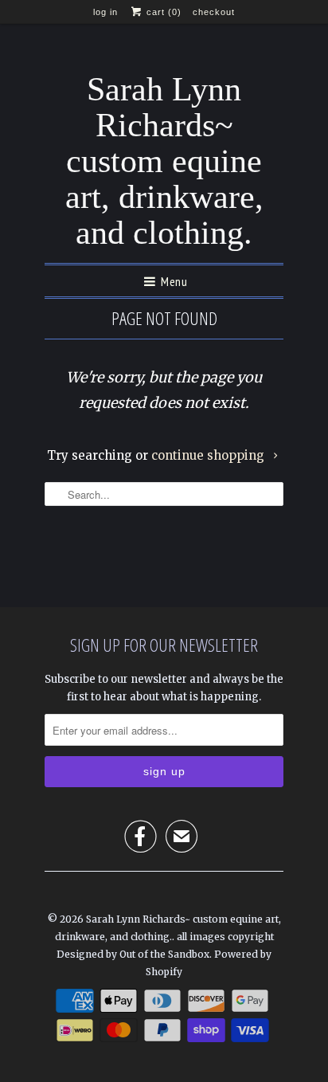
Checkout (214, 12)
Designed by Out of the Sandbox (133, 954)
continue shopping (209, 455)
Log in (105, 12)
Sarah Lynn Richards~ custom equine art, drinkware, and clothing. (164, 161)
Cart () (162, 12)
